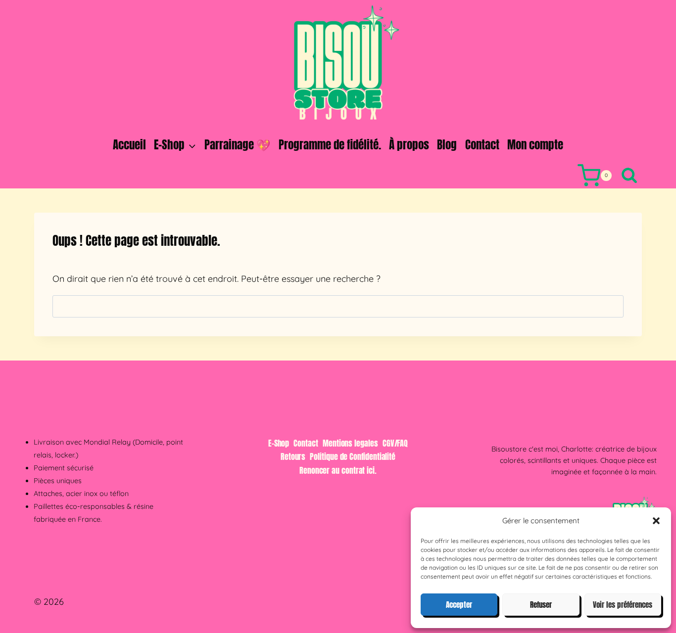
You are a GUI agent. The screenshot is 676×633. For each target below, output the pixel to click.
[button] (656, 521)
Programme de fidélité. (330, 144)
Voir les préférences (622, 604)
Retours (293, 456)
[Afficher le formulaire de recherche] (629, 175)
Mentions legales (350, 443)
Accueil (129, 144)
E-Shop (279, 443)
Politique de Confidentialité (352, 456)
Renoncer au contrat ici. (338, 470)
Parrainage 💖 (237, 144)
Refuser (541, 604)
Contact (482, 144)
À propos (409, 144)
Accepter (459, 604)
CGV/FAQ (395, 443)
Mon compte (535, 144)
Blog (447, 144)
